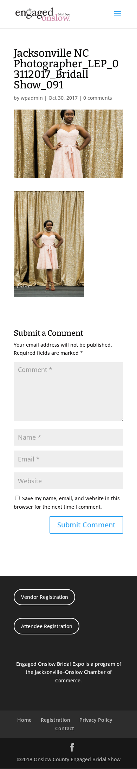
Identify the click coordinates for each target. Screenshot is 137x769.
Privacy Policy (95, 720)
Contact (64, 728)
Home (24, 720)
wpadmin (32, 97)
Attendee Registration (46, 626)
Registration (55, 720)
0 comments (97, 97)
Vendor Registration (44, 597)
